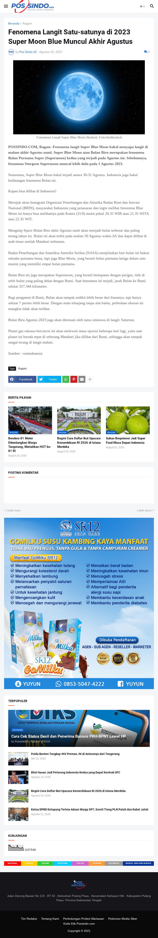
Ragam (27, 23)
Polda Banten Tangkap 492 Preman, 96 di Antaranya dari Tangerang (75, 754)
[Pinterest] (73, 379)
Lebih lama (144, 510)
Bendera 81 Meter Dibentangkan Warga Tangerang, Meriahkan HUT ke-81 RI (29, 444)
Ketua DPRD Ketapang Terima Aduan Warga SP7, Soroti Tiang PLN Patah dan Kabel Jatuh (89, 809)
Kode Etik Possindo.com (79, 923)
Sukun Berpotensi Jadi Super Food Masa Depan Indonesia (125, 440)
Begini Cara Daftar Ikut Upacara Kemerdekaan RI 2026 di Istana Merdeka (79, 442)
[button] (5, 6)
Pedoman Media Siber (122, 918)
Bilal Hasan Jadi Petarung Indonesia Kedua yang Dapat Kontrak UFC (75, 772)
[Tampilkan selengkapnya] (89, 379)
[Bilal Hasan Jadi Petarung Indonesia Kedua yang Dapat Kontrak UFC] (18, 777)
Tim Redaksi (29, 918)
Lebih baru (14, 510)
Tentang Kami (50, 918)
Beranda (13, 23)
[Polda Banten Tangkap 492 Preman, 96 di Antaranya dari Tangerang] (18, 758)
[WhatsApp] (65, 379)
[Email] (81, 379)
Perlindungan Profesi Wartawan (83, 918)
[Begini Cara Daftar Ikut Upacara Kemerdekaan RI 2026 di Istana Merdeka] (18, 795)
